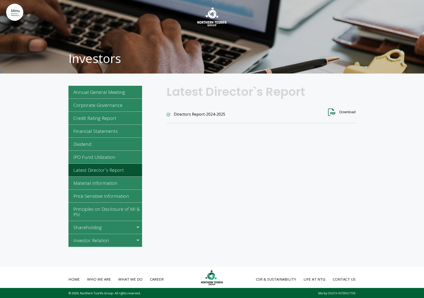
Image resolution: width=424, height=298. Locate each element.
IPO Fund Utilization (94, 157)
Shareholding (87, 228)
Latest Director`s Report (98, 170)
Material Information (95, 183)
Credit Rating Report (94, 118)
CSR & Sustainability (276, 279)
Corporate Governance (97, 105)
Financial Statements (95, 131)
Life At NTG (314, 279)
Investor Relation (91, 241)
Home (74, 279)
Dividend (82, 144)
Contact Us (344, 279)
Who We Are (99, 279)
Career (157, 279)
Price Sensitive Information (101, 196)
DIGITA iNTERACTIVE (342, 293)
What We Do (130, 279)
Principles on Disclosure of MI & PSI (106, 212)
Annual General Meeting (99, 92)
